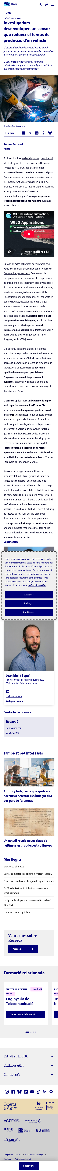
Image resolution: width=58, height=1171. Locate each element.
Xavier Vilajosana (30, 158)
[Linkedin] (8, 691)
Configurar (29, 612)
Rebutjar (29, 603)
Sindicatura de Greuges (34, 1154)
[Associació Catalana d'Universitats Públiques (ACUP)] (12, 1120)
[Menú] (53, 4)
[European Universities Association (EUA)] (43, 1130)
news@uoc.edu (14, 728)
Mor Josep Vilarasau (14, 866)
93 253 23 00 (12, 732)
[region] (29, 585)
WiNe (7, 167)
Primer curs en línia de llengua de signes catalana (29, 881)
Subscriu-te (29, 1165)
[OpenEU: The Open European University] (50, 1105)
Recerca (17, 18)
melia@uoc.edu (14, 696)
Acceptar (29, 594)
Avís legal (8, 1159)
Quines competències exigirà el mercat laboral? (28, 873)
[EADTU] (12, 1139)
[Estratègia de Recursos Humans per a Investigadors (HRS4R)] (39, 1105)
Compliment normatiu (13, 1154)
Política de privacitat (23, 1159)
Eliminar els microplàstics (17, 912)
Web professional (15, 701)
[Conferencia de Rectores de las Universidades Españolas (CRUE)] (9, 1130)
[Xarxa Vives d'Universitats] (33, 1120)
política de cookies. (37, 585)
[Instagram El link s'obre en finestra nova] (7, 1092)
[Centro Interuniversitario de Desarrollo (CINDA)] (24, 1130)
